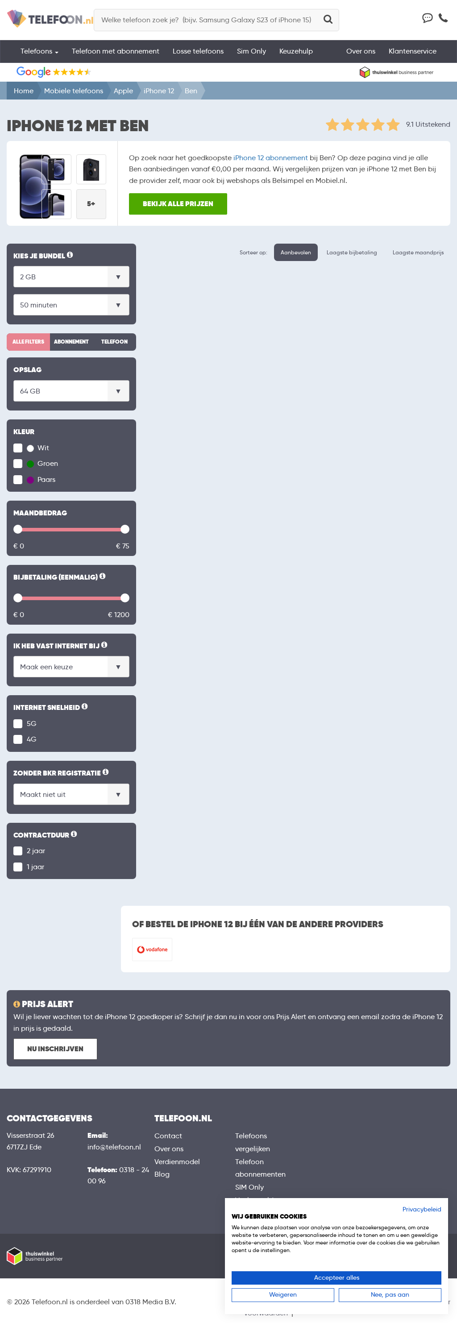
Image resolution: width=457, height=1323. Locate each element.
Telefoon (114, 341)
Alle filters (28, 341)
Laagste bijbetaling (352, 252)
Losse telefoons (198, 51)
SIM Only (249, 1187)
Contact (168, 1136)
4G (32, 739)
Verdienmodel (177, 1161)
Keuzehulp (296, 51)
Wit (42, 448)
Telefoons (37, 51)
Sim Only (251, 51)
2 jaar (36, 850)
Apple (123, 91)
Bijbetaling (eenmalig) (60, 577)
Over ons (360, 51)
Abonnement (71, 341)
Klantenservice (412, 51)
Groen (47, 463)
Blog (162, 1174)
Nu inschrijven (55, 1048)
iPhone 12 (159, 91)
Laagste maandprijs (418, 252)
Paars (45, 479)
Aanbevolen (296, 252)
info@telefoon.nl (114, 1147)
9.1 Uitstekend (428, 124)
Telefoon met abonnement (115, 51)
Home (23, 91)
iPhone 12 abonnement (270, 157)
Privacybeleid (422, 1209)
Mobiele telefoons (73, 91)
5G (32, 723)
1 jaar (35, 867)
